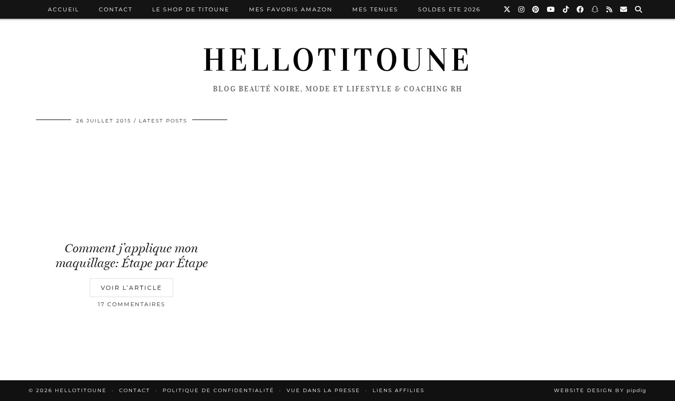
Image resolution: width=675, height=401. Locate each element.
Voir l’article (131, 287)
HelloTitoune (337, 60)
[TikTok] (566, 9)
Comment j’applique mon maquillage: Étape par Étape (131, 255)
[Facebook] (581, 9)
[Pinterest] (536, 9)
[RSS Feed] (609, 9)
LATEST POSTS (163, 121)
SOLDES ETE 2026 (449, 9)
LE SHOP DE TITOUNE (190, 9)
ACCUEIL (63, 9)
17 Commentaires (132, 304)
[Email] (624, 9)
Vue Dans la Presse (323, 390)
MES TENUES (375, 9)
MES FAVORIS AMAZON (291, 9)
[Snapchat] (595, 9)
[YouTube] (551, 9)
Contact (115, 9)
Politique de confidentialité (218, 390)
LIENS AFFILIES (398, 390)
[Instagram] (521, 9)
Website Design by (600, 390)
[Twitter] (507, 9)
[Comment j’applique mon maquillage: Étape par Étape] (131, 183)
